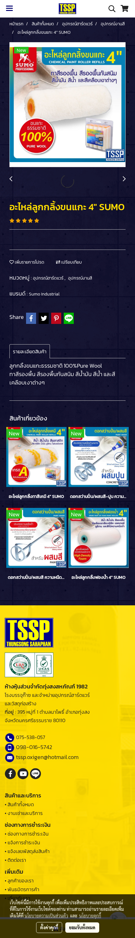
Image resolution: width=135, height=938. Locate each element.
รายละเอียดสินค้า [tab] (29, 351)
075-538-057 (30, 737)
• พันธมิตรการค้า (22, 889)
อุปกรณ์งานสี (80, 278)
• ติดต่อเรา (15, 860)
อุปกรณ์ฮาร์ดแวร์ (48, 278)
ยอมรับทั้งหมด (82, 927)
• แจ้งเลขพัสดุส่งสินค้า (27, 851)
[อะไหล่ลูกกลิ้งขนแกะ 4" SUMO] (67, 104)
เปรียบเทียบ (71, 262)
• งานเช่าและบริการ (24, 813)
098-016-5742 (34, 747)
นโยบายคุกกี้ (90, 915)
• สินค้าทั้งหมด (19, 804)
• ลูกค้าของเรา (19, 880)
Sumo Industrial (44, 294)
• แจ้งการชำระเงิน (22, 842)
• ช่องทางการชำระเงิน (27, 833)
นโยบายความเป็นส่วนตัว (46, 915)
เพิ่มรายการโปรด (29, 262)
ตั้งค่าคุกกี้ (49, 927)
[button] (110, 8)
